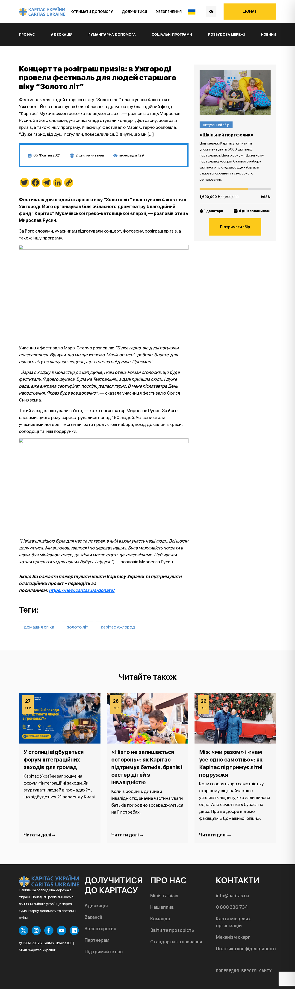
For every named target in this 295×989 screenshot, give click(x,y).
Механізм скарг (233, 937)
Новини (268, 34)
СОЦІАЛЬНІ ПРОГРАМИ (172, 34)
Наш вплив (162, 907)
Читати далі (38, 835)
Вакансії (93, 917)
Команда (160, 918)
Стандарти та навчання (176, 942)
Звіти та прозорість (172, 930)
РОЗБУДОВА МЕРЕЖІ (226, 34)
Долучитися (134, 12)
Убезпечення (169, 12)
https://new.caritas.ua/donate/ (82, 590)
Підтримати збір (235, 227)
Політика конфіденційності (246, 948)
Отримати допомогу (92, 12)
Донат (250, 11)
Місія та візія (164, 895)
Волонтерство (100, 928)
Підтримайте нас (104, 951)
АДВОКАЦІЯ (61, 34)
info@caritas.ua (232, 895)
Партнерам (97, 940)
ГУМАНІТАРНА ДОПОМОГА (112, 34)
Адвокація (96, 905)
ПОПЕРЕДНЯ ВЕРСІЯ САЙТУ (244, 970)
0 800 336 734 (232, 907)
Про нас (27, 34)
